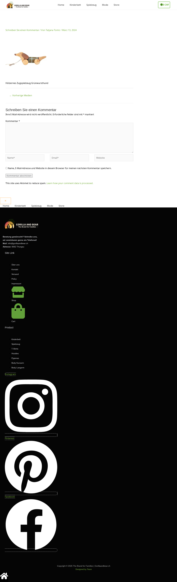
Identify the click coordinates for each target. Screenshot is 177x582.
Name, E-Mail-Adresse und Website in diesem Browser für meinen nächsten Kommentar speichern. (59, 168)
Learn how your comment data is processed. (70, 183)
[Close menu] (5, 201)
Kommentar (13, 121)
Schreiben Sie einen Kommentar (22, 30)
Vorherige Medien (20, 95)
